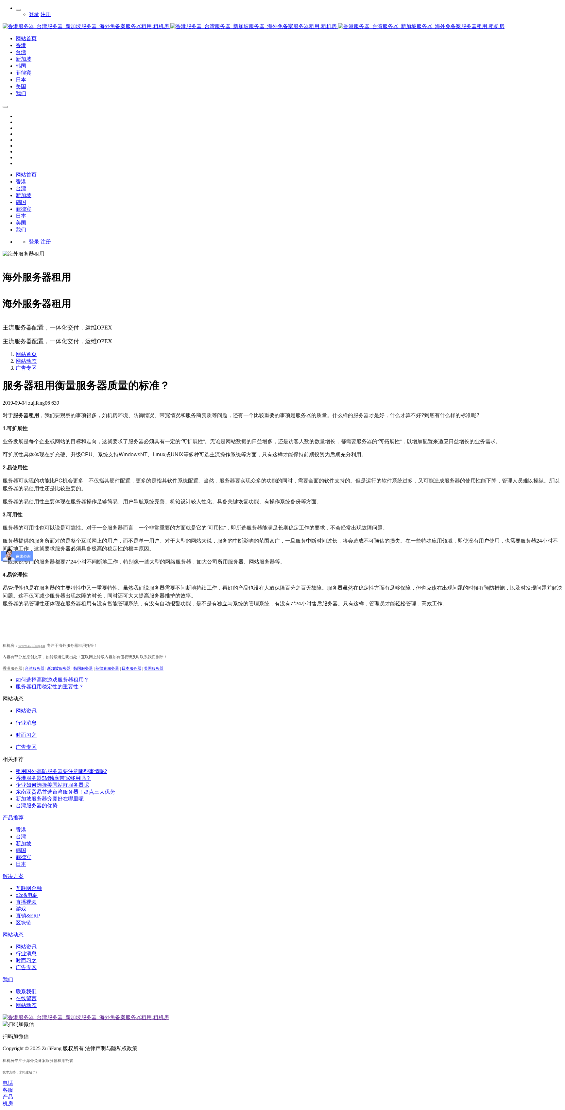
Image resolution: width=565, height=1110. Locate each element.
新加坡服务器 (59, 668)
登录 (34, 14)
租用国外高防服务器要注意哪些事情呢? (61, 771)
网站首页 (26, 174)
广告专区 (26, 368)
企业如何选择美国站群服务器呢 (52, 785)
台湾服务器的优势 (37, 805)
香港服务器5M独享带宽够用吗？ (53, 778)
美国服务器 (153, 668)
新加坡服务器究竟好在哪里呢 (50, 798)
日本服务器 (131, 668)
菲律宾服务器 (107, 668)
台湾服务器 (34, 668)
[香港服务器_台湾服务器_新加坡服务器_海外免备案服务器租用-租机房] (170, 26)
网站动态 (26, 361)
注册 (46, 14)
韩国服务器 (83, 668)
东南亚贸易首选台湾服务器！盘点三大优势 (65, 792)
